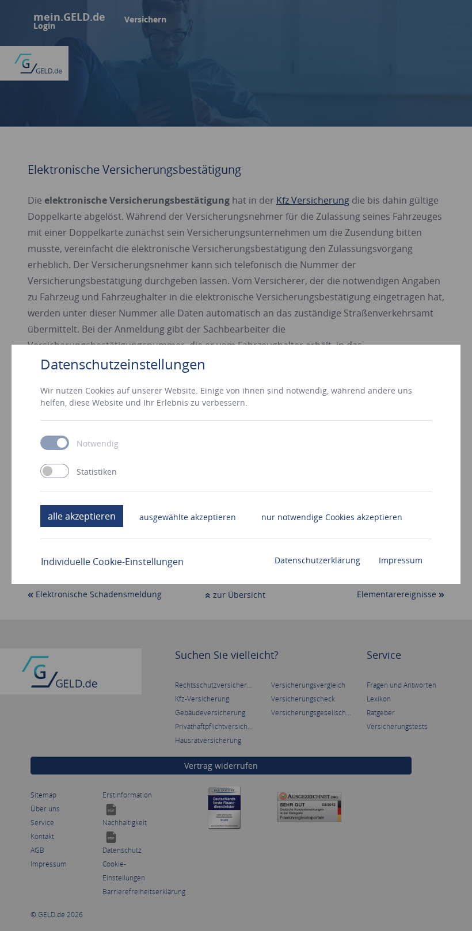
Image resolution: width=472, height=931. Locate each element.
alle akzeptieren (82, 516)
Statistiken (97, 472)
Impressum (400, 560)
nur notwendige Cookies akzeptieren (331, 517)
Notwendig (98, 443)
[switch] (54, 471)
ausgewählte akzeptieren (187, 517)
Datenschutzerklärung (317, 560)
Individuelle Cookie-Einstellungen (112, 561)
